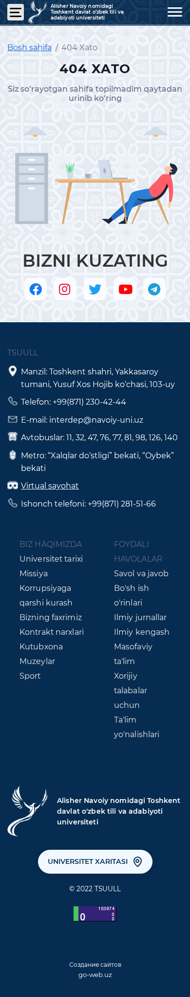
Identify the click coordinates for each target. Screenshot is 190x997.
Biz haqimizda (50, 544)
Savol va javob (141, 573)
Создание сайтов (95, 964)
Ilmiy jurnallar (140, 617)
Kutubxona (41, 646)
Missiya (33, 573)
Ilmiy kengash (142, 632)
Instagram (65, 289)
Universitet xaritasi (88, 861)
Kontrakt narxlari (51, 632)
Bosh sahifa (29, 47)
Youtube (125, 289)
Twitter (95, 289)
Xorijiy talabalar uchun (130, 690)
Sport (30, 676)
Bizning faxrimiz (50, 617)
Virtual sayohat (50, 485)
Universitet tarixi (51, 559)
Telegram (154, 289)
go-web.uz (95, 974)
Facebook (35, 289)
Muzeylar (37, 661)
